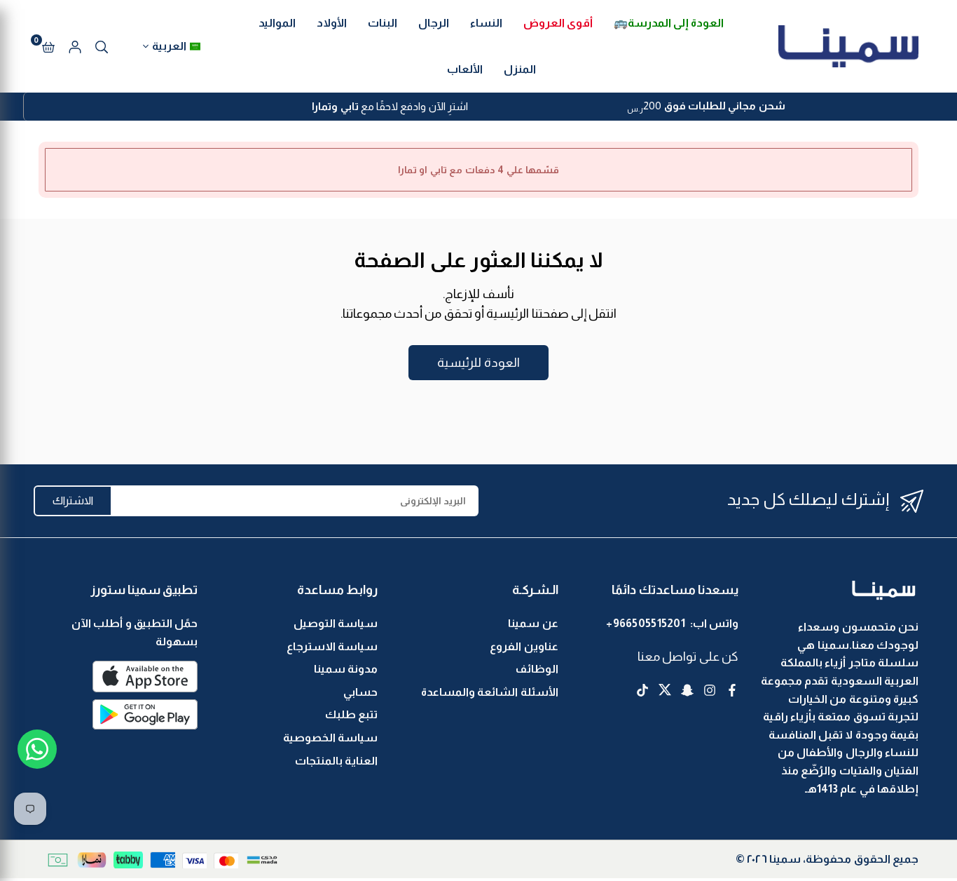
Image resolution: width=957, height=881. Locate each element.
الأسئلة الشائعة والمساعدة (489, 692)
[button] (48, 46)
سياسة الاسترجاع (332, 646)
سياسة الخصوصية (330, 738)
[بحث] (101, 46)
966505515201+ (645, 623)
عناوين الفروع (524, 646)
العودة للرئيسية (478, 363)
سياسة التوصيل (336, 623)
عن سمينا (533, 623)
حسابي (360, 692)
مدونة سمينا (346, 669)
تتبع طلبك (351, 714)
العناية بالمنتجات (336, 761)
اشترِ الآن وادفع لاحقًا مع (390, 106)
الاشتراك (73, 500)
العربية (169, 46)
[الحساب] (75, 46)
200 (706, 107)
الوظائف (537, 669)
